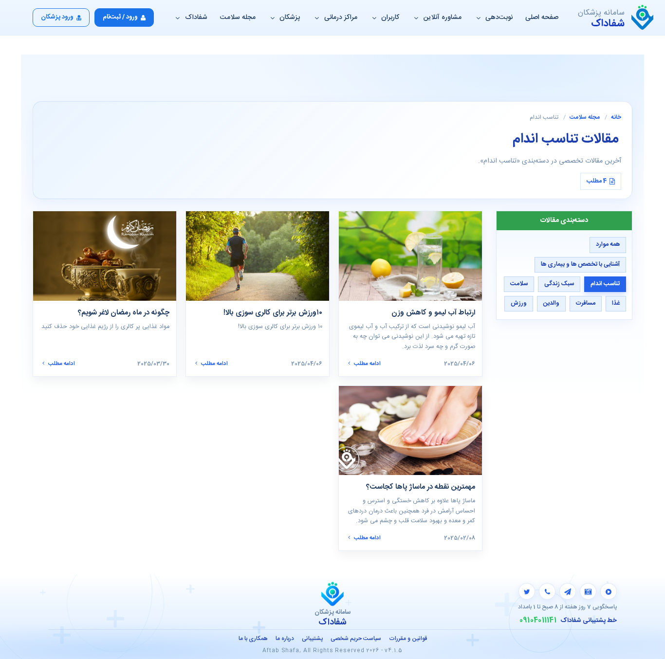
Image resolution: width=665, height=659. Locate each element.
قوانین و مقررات (408, 638)
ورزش (519, 303)
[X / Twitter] (526, 591)
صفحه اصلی (541, 17)
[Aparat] (608, 591)
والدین (551, 303)
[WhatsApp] (547, 591)
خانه (616, 117)
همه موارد (608, 245)
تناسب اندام (605, 284)
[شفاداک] (642, 17)
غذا (616, 303)
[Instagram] (588, 591)
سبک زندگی (559, 284)
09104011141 (537, 620)
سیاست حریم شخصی (356, 638)
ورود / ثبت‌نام (120, 17)
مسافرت (585, 303)
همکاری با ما (253, 638)
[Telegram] (567, 591)
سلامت (519, 284)
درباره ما (285, 638)
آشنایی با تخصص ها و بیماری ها (580, 264)
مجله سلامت (238, 17)
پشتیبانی (312, 638)
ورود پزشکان (57, 17)
